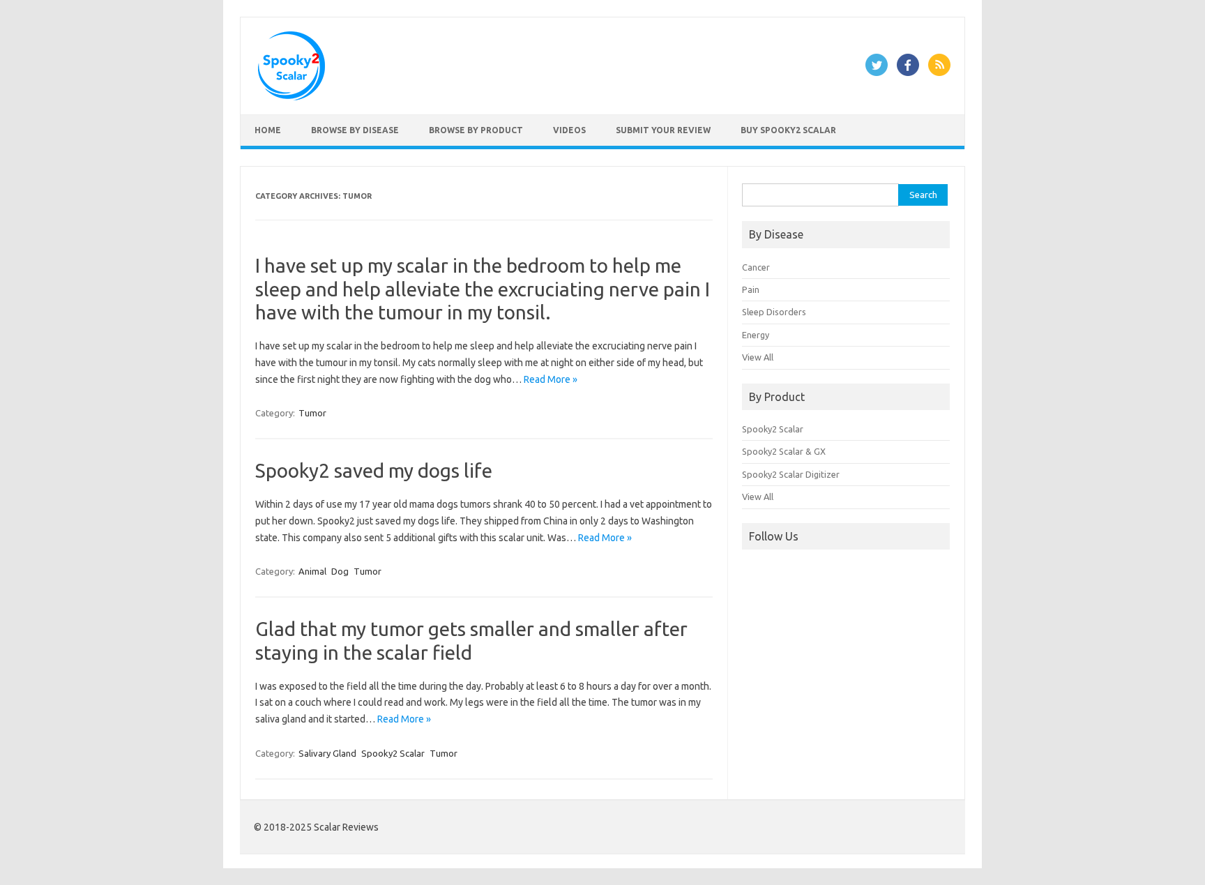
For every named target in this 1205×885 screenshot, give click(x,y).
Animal (312, 571)
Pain (750, 289)
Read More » (550, 379)
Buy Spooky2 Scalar (788, 130)
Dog (340, 571)
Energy (755, 335)
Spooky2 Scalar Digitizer (791, 474)
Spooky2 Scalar (393, 753)
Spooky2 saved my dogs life (373, 470)
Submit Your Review (663, 130)
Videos (569, 130)
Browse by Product (476, 130)
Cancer (756, 267)
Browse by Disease (355, 130)
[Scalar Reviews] (291, 97)
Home (268, 130)
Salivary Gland (327, 753)
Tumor (312, 413)
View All (757, 357)
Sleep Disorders (774, 312)
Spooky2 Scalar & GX (784, 451)
